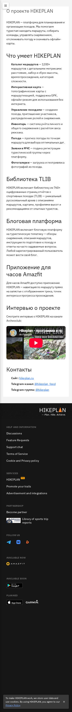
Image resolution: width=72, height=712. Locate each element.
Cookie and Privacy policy (22, 460)
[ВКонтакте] (18, 542)
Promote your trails (18, 486)
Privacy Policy (13, 705)
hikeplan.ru (26, 378)
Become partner (16, 512)
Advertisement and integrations (26, 493)
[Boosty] (27, 542)
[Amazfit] (15, 564)
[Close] (64, 701)
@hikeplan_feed (45, 384)
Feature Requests (17, 440)
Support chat (14, 447)
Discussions (14, 433)
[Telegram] (8, 542)
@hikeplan (42, 390)
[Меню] (5, 5)
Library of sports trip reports (35, 520)
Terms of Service (17, 454)
